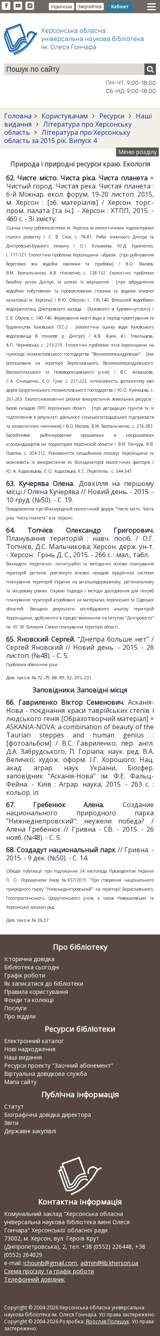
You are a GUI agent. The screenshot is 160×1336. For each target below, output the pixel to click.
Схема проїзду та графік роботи (49, 1271)
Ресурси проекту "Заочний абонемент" (58, 1065)
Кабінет (119, 6)
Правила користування (36, 992)
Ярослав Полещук (107, 1321)
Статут (14, 1106)
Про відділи (20, 1016)
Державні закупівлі (30, 1131)
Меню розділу (137, 152)
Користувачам (64, 115)
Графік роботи (24, 975)
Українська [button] (61, 6)
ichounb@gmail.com (50, 1263)
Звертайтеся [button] (90, 6)
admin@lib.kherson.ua (109, 1263)
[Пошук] (150, 69)
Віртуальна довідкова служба (45, 1073)
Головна (18, 115)
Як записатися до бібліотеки (43, 983)
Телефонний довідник (34, 1279)
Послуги (15, 1008)
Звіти (11, 1123)
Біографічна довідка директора (47, 1114)
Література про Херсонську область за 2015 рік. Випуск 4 (67, 136)
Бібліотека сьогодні (31, 967)
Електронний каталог (34, 1041)
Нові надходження (29, 1049)
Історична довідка (29, 959)
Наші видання (23, 1057)
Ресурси (112, 115)
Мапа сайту (20, 1082)
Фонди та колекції (29, 1000)
